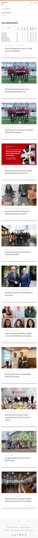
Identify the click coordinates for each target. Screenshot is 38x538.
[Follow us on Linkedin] (22, 535)
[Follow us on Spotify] (25, 535)
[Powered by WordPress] (11, 530)
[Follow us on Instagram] (17, 535)
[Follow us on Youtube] (20, 535)
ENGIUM (15, 527)
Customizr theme (29, 530)
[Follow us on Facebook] (15, 535)
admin (7, 55)
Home (3, 8)
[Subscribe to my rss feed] (12, 535)
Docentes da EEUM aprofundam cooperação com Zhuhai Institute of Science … (18, 417)
